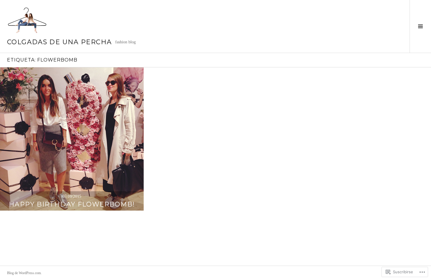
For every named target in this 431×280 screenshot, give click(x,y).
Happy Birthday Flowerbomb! (72, 204)
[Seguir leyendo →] (72, 139)
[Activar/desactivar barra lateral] (420, 26)
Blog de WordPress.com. (24, 273)
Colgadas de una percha (59, 42)
